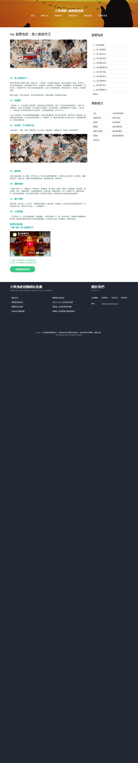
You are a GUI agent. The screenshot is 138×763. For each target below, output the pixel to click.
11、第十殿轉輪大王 (100, 90)
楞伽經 (95, 136)
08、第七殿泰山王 (99, 76)
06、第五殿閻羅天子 (100, 67)
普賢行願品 (116, 118)
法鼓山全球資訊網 (18, 311)
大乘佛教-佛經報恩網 (69, 11)
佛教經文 (58, 15)
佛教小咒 (44, 15)
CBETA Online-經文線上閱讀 (62, 302)
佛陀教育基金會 (17, 302)
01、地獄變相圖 (98, 45)
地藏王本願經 (98, 131)
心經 (94, 113)
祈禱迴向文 (73, 15)
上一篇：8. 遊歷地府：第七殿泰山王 (23, 260)
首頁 (33, 15)
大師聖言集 (102, 15)
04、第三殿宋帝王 (99, 58)
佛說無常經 (97, 118)
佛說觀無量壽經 (118, 136)
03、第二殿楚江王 (99, 54)
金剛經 (95, 122)
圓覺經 (95, 127)
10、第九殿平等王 (99, 85)
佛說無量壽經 (117, 131)
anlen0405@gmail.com (110, 304)
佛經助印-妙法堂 (58, 298)
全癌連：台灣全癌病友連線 (62, 307)
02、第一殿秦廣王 (99, 49)
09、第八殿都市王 (99, 81)
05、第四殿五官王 (99, 63)
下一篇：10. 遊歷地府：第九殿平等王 (23, 262)
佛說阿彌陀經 (117, 127)
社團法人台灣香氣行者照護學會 (63, 311)
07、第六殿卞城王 (99, 72)
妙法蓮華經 (116, 122)
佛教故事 (88, 15)
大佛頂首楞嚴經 (118, 113)
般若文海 (15, 298)
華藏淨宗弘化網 (17, 307)
